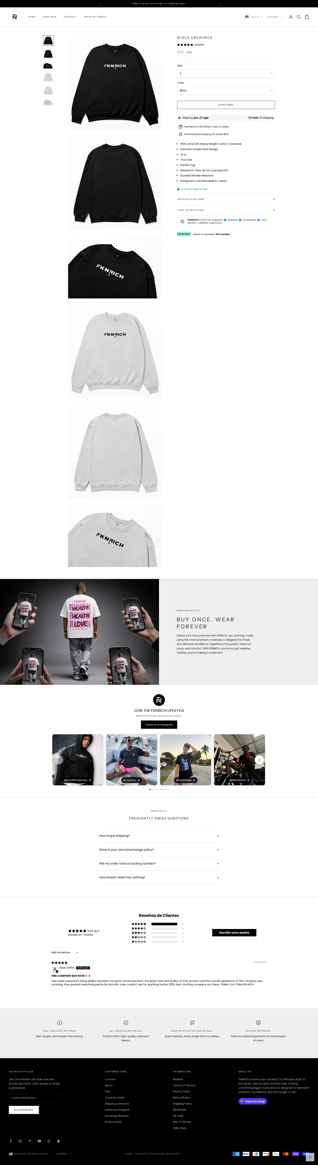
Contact (70, 17)
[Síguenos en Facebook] (11, 1141)
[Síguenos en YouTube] (39, 1141)
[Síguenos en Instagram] (20, 1141)
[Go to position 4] (157, 789)
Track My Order (95, 17)
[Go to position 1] (150, 789)
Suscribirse (24, 1110)
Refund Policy (181, 1097)
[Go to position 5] (160, 789)
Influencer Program (117, 1110)
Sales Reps (179, 1128)
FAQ (107, 1091)
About (109, 1085)
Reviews (178, 1079)
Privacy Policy (181, 1091)
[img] (59, 963)
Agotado (226, 104)
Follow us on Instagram (159, 724)
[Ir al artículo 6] (48, 102)
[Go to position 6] (162, 789)
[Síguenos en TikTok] (49, 1141)
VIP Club (178, 1116)
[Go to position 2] (152, 789)
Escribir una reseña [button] (234, 932)
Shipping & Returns (117, 1103)
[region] (159, 760)
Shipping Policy (182, 1103)
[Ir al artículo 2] (48, 54)
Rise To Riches (182, 1122)
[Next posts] (259, 760)
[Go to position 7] (165, 789)
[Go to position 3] (155, 789)
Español (273, 17)
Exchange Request (117, 1116)
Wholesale (179, 1110)
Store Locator (113, 1122)
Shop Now (50, 17)
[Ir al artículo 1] (48, 40)
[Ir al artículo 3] (48, 65)
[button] (185, 45)
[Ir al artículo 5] (48, 90)
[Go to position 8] (168, 789)
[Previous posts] (58, 760)
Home (32, 17)
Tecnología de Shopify (165, 1153)
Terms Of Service (184, 1085)
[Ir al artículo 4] (48, 77)
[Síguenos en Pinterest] (30, 1141)
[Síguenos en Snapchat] (58, 1141)
